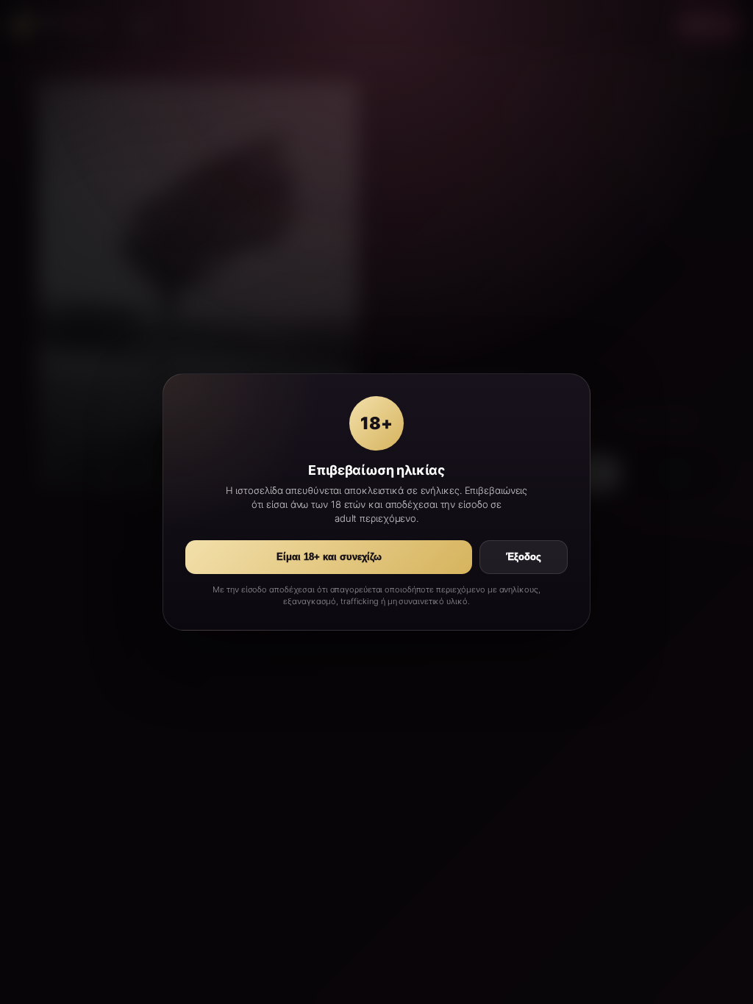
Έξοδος (523, 557)
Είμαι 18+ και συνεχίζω (329, 557)
